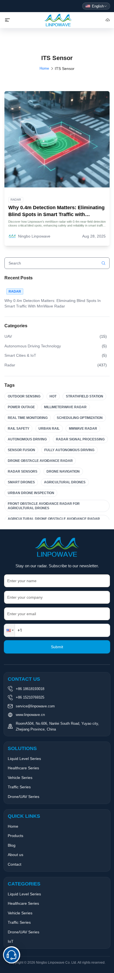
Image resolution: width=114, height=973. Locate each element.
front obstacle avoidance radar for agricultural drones (44, 506)
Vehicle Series (20, 777)
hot (53, 396)
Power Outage (21, 407)
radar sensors (22, 471)
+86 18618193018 (30, 689)
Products (15, 835)
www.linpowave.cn (30, 715)
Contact (14, 864)
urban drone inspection (31, 493)
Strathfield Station (84, 396)
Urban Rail (48, 428)
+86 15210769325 (30, 697)
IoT (11, 941)
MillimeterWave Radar (65, 407)
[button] (9, 630)
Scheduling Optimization (80, 418)
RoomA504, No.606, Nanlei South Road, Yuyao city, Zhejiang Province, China (57, 726)
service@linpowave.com (35, 706)
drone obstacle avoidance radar (40, 461)
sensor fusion (21, 450)
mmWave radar (83, 428)
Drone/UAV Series (23, 796)
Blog (11, 845)
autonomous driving (27, 439)
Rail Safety (18, 428)
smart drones (21, 482)
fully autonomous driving (69, 450)
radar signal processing (80, 439)
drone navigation (63, 471)
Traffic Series (19, 787)
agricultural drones (65, 482)
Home (44, 68)
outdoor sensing (24, 396)
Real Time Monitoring (28, 418)
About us (15, 854)
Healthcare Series (23, 768)
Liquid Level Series (24, 758)
